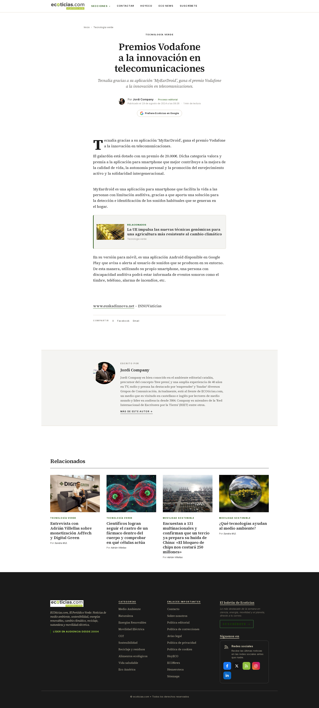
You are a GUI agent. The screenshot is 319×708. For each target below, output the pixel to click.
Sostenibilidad (128, 643)
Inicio (87, 27)
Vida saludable (128, 663)
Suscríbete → (237, 624)
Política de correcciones (183, 629)
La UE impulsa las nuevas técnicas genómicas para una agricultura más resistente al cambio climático (174, 231)
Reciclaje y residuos (132, 649)
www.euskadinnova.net (113, 306)
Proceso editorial (168, 99)
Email (136, 320)
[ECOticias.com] (67, 6)
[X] (237, 666)
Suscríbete (189, 5)
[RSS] (246, 666)
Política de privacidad (181, 643)
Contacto (173, 609)
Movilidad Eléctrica (131, 629)
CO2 (121, 636)
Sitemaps (173, 676)
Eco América (127, 669)
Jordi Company (143, 99)
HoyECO (146, 5)
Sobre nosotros (177, 616)
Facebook (123, 320)
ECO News (166, 5)
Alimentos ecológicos (133, 656)
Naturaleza (126, 616)
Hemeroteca (175, 669)
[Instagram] (256, 666)
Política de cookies (179, 649)
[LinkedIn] (227, 675)
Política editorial (178, 622)
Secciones (99, 6)
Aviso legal (174, 636)
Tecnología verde (103, 27)
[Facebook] (227, 666)
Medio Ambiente (130, 609)
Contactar (125, 5)
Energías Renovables (132, 622)
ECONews (173, 663)
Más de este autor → (136, 411)
